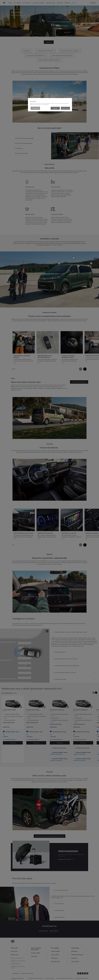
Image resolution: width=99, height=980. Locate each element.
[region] (50, 104)
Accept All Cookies (65, 108)
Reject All (55, 108)
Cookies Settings (35, 108)
